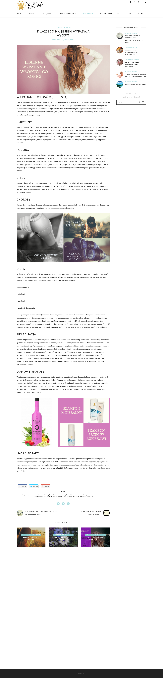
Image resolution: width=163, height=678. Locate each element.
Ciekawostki (88, 14)
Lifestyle (32, 14)
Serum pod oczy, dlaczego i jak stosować (132, 64)
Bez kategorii (57, 40)
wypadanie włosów (85, 496)
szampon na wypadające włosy (45, 496)
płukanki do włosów (73, 495)
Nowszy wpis (93, 514)
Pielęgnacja (47, 14)
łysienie (31, 495)
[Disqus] (63, 581)
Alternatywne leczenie (110, 14)
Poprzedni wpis (34, 514)
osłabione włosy (41, 495)
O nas (140, 14)
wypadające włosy (70, 496)
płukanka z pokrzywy (56, 495)
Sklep (129, 14)
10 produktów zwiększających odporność (132, 52)
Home (19, 14)
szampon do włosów (98, 495)
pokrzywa (85, 495)
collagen (23, 495)
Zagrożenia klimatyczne (135, 84)
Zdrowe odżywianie (67, 14)
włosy (60, 496)
